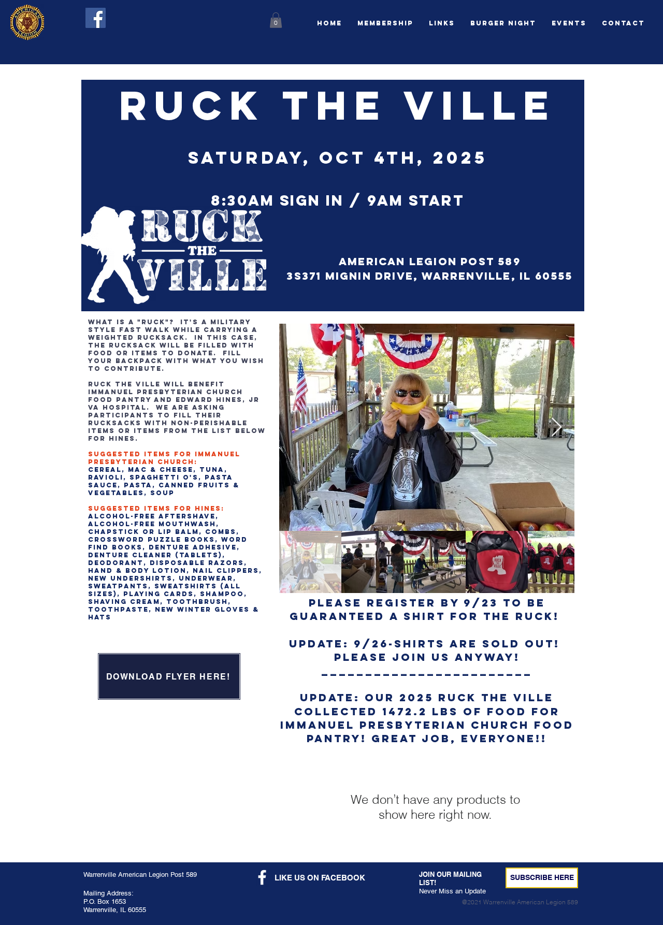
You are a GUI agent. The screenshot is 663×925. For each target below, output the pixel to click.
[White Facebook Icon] (262, 877)
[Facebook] (95, 18)
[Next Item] (557, 427)
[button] (503, 23)
